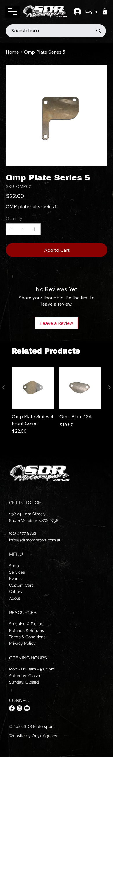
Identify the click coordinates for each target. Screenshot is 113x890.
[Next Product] (109, 387)
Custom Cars (21, 585)
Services (17, 572)
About (14, 598)
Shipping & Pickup (26, 623)
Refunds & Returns (26, 630)
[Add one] (35, 229)
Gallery (16, 591)
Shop (14, 565)
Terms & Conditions (27, 637)
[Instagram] (19, 708)
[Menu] (12, 12)
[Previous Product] (3, 387)
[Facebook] (12, 708)
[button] (104, 11)
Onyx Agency (44, 735)
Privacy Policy (22, 643)
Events (15, 578)
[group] (56, 407)
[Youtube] (27, 708)
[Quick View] (33, 388)
